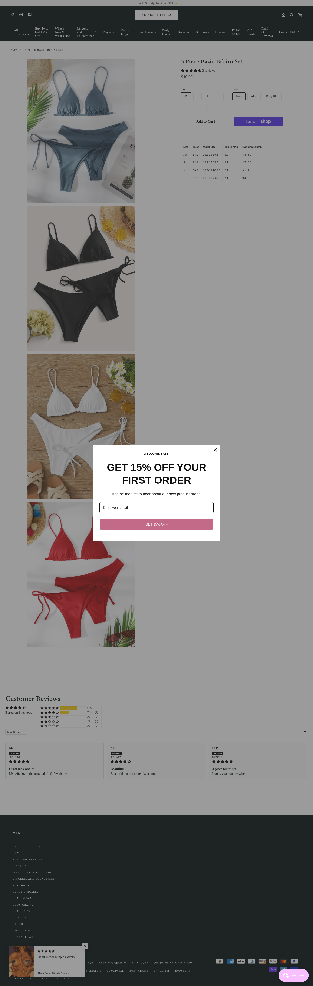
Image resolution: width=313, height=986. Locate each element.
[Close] (215, 450)
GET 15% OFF (156, 524)
